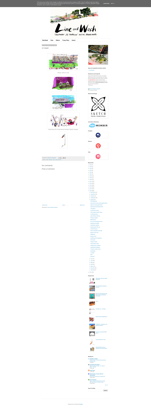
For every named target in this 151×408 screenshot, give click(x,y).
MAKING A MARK (94, 358)
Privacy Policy (65, 40)
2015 (90, 185)
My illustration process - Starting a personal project (101, 348)
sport (54, 159)
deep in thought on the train (96, 230)
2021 (90, 174)
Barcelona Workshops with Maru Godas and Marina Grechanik (101, 295)
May (92, 262)
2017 (90, 181)
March (92, 266)
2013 (90, 188)
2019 (90, 177)
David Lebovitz (93, 379)
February (93, 268)
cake (97, 301)
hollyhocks (92, 234)
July (92, 258)
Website (58, 40)
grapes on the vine (94, 232)
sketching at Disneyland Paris (96, 206)
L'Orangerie (92, 208)
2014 (90, 187)
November (93, 194)
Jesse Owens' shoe (94, 243)
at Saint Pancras (93, 228)
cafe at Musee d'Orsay (95, 216)
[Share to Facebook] (63, 158)
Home (63, 205)
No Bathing (92, 251)
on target (92, 252)
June (92, 260)
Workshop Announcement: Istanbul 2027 (97, 376)
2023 (90, 170)
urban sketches (58, 159)
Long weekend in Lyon (100, 339)
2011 (90, 272)
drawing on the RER (94, 223)
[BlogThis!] (60, 158)
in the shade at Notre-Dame (96, 212)
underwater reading (94, 225)
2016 (90, 183)
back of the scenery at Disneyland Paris (98, 203)
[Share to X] (62, 158)
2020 (90, 176)
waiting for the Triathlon (95, 245)
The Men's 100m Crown (95, 249)
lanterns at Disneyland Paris (96, 204)
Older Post (82, 205)
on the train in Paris (94, 210)
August (92, 199)
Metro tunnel (93, 219)
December (93, 192)
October (92, 196)
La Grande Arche (94, 214)
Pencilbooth (91, 70)
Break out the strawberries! (101, 316)
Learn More (106, 3)
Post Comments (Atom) (52, 207)
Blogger (81, 404)
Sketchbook (45, 40)
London (46, 159)
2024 (90, 168)
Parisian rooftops (94, 217)
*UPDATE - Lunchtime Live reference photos (101, 325)
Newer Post (44, 205)
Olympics (50, 159)
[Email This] (59, 158)
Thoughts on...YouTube (101, 309)
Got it (112, 3)
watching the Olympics (95, 247)
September (93, 197)
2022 (90, 172)
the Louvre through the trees (96, 221)
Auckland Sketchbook (95, 364)
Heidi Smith (92, 370)
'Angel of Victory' (93, 241)
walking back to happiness (96, 238)
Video (51, 40)
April (92, 264)
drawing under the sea (95, 227)
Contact (74, 40)
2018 (90, 179)
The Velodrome (93, 201)
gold (91, 254)
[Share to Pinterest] (65, 158)
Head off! (92, 256)
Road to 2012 (93, 236)
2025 (90, 166)
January (92, 269)
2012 (90, 190)
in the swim (92, 239)
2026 (90, 164)
